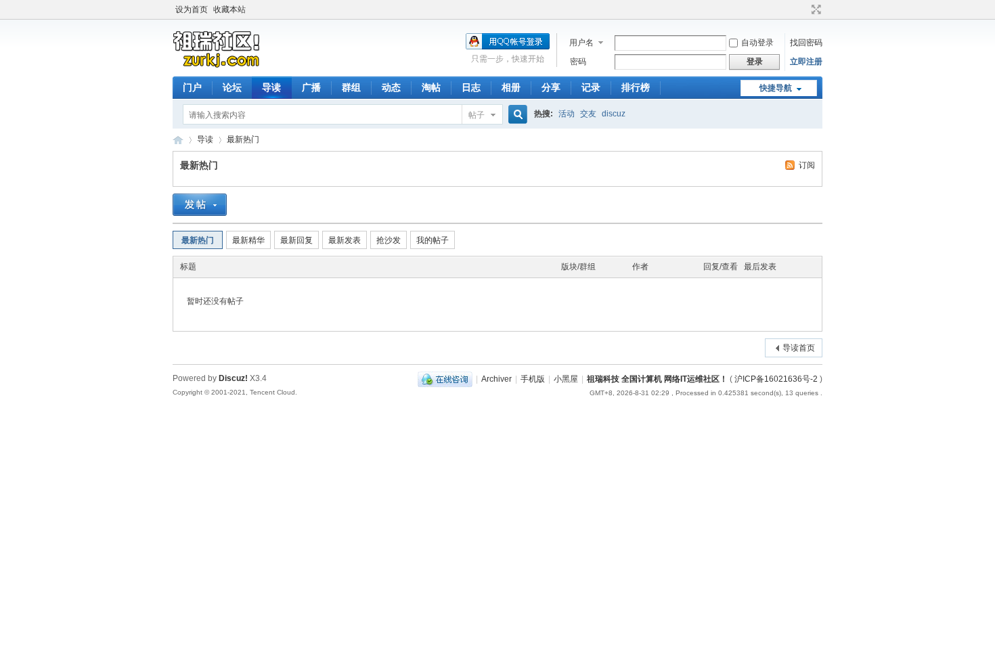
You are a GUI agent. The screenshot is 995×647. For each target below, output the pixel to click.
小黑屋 (566, 379)
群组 (351, 87)
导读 (271, 87)
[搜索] (516, 114)
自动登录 (757, 42)
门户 (192, 87)
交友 (588, 113)
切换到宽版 (814, 9)
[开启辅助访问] (803, 9)
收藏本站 (229, 9)
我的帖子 (432, 240)
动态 (391, 87)
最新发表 (344, 240)
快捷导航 (775, 88)
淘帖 (431, 87)
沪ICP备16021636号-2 (776, 379)
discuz (613, 113)
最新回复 (296, 240)
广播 (311, 87)
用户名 (581, 42)
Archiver (496, 379)
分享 (550, 87)
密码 (578, 61)
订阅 (807, 165)
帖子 (476, 115)
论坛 (232, 87)
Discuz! (233, 378)
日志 (471, 87)
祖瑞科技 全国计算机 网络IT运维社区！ (178, 140)
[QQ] (445, 379)
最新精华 (248, 240)
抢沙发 (388, 240)
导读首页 (798, 348)
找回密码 (806, 42)
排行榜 (635, 87)
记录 (590, 87)
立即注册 (806, 61)
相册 (511, 87)
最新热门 (243, 139)
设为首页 (191, 9)
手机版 (533, 379)
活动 (566, 113)
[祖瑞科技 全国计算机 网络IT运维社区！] (216, 68)
